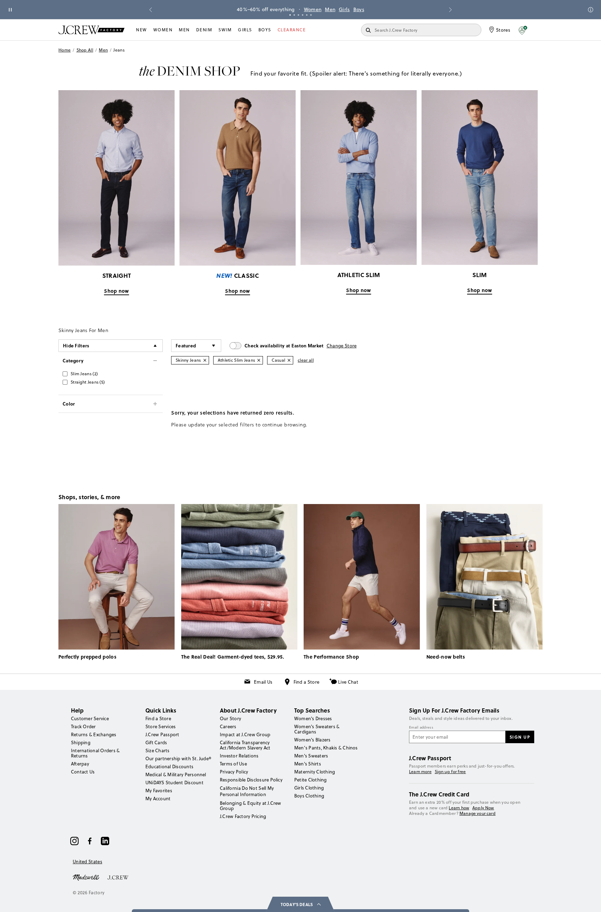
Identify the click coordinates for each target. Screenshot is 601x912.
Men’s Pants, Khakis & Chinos (326, 748)
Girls (344, 9)
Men (330, 9)
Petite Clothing (310, 780)
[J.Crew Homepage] (91, 29)
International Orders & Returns (95, 753)
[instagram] (74, 841)
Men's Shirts (307, 764)
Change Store (342, 346)
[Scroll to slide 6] (311, 15)
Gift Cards (156, 742)
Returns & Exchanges (94, 734)
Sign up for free (450, 772)
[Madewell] (86, 877)
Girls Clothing (309, 788)
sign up (520, 737)
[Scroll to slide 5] (306, 15)
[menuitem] (141, 29)
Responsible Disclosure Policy (251, 780)
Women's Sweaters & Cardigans (316, 729)
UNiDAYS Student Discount (174, 782)
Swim (225, 30)
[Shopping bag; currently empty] (539, 30)
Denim (204, 30)
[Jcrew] (117, 877)
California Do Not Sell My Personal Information (247, 791)
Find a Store (307, 682)
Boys (358, 9)
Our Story (230, 718)
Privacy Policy (234, 772)
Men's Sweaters (311, 756)
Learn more (420, 772)
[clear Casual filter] (289, 360)
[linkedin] (105, 841)
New (141, 30)
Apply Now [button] (483, 808)
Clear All (306, 360)
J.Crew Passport (162, 734)
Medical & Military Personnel (175, 774)
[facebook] (89, 841)
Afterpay (80, 764)
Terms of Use (233, 764)
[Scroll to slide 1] (290, 15)
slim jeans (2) (84, 374)
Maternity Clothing (314, 772)
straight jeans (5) (88, 382)
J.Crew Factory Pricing (243, 816)
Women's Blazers (312, 740)
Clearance (292, 30)
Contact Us (83, 772)
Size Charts (157, 750)
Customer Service (90, 718)
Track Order (83, 726)
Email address (421, 727)
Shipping (80, 742)
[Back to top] (588, 899)
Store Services (160, 726)
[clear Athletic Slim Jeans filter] (259, 360)
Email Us (263, 682)
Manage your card (477, 813)
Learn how (459, 808)
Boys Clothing (309, 796)
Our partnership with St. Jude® (178, 758)
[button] (522, 29)
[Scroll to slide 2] (294, 15)
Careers (228, 726)
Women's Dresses (313, 718)
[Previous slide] (150, 10)
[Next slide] (450, 10)
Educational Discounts (169, 766)
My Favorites (158, 790)
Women (313, 9)
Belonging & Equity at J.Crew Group (250, 805)
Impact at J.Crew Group (245, 734)
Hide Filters (76, 345)
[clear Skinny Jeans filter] (205, 360)
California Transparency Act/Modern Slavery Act (245, 745)
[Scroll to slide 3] (298, 15)
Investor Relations (239, 756)
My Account (157, 798)
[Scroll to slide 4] (302, 15)
